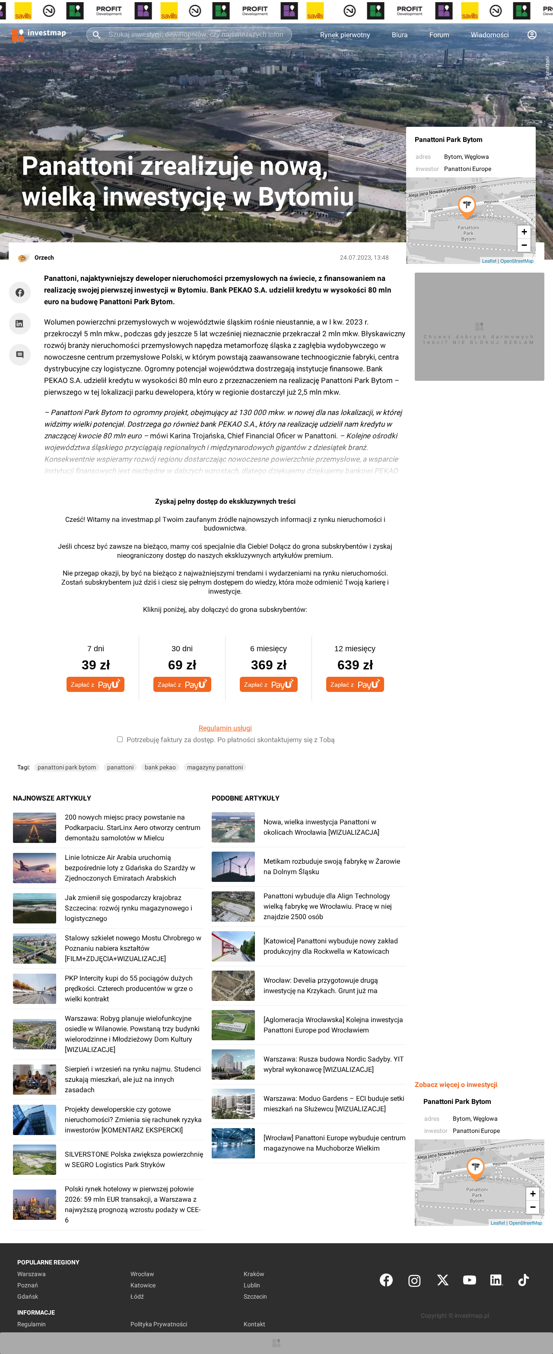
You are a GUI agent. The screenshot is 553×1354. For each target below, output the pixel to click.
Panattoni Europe (467, 168)
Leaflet (489, 260)
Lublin (252, 1285)
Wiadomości (490, 35)
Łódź (137, 1296)
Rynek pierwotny (345, 35)
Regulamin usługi (225, 728)
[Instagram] (414, 1282)
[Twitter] (442, 1282)
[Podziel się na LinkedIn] (20, 323)
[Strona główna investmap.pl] (39, 34)
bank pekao (160, 767)
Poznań (27, 1285)
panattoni (120, 767)
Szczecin (255, 1296)
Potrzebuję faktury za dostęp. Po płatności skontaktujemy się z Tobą (231, 740)
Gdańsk (27, 1296)
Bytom (453, 156)
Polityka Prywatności (158, 1324)
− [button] (524, 245)
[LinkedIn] (496, 1282)
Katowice (143, 1285)
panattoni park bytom (67, 767)
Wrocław (142, 1273)
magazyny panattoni (215, 767)
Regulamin (31, 1324)
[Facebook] (386, 1282)
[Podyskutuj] (22, 355)
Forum (439, 35)
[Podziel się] (22, 292)
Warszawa (31, 1273)
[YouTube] (469, 1282)
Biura (400, 35)
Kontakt (254, 1324)
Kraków (254, 1273)
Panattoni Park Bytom (449, 139)
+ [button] (524, 231)
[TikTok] (523, 1282)
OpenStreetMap (517, 260)
